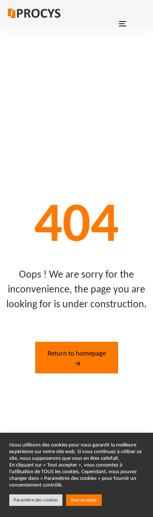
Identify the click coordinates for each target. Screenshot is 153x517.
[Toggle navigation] (123, 13)
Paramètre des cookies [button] (36, 500)
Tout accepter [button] (84, 500)
